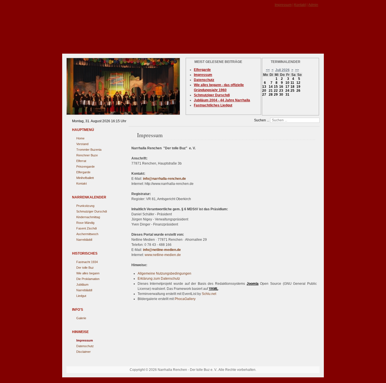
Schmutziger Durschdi (91, 211)
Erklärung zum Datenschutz (159, 279)
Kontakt (300, 5)
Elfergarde (83, 172)
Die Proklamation (87, 279)
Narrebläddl (84, 239)
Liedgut (81, 295)
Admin (313, 5)
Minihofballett (85, 178)
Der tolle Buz (85, 267)
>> (297, 70)
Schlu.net (209, 294)
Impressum (283, 5)
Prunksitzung (85, 205)
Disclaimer (83, 351)
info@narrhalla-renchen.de (164, 179)
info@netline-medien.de (162, 250)
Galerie (81, 318)
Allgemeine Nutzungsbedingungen (164, 273)
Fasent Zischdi (86, 228)
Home (80, 138)
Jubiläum (82, 284)
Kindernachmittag (88, 217)
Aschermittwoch (87, 234)
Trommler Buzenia (88, 149)
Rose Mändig (85, 222)
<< (268, 70)
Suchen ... (261, 120)
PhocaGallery (185, 299)
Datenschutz (85, 346)
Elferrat (81, 161)
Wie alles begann (87, 273)
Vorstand (82, 144)
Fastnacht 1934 (87, 262)
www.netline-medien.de (163, 255)
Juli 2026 (282, 70)
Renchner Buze (87, 155)
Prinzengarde (85, 166)
